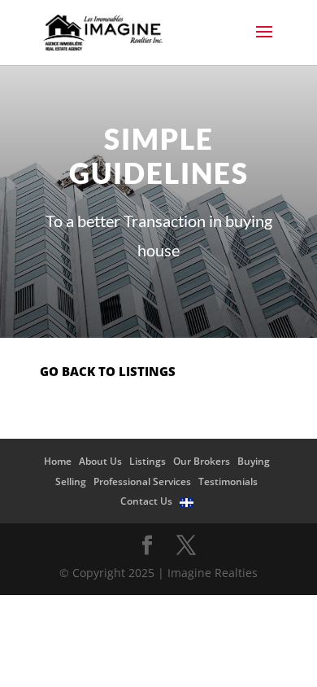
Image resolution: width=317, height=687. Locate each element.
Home (58, 461)
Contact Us (146, 501)
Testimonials (228, 481)
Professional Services (142, 481)
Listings (147, 461)
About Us (100, 461)
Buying (253, 461)
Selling (70, 481)
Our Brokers (201, 461)
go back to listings (108, 371)
